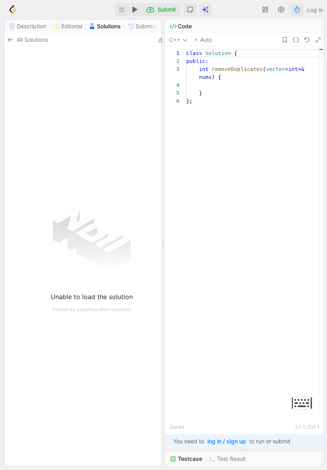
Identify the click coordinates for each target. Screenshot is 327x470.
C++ (174, 39)
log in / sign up (226, 441)
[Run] (134, 9)
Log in (315, 9)
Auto (206, 39)
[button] (190, 9)
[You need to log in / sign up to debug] (121, 9)
